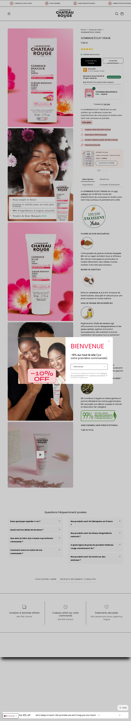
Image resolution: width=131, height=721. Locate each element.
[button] (10, 716)
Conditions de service (97, 375)
